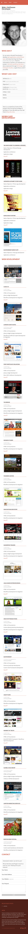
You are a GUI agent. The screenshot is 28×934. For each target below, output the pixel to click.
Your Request (5, 883)
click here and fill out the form (15, 64)
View (5, 156)
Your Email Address (7, 874)
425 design (20, 66)
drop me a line (11, 112)
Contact (15, 2)
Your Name (5, 870)
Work (10, 2)
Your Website (7, 879)
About (5, 2)
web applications (12, 57)
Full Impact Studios (8, 68)
